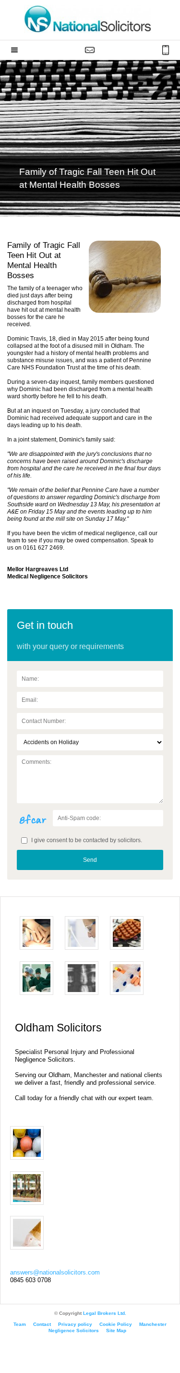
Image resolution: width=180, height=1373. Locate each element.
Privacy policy (75, 1324)
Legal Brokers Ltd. (104, 1313)
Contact (42, 1324)
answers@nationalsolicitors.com (55, 1272)
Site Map (116, 1330)
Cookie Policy (115, 1324)
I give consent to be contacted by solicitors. (86, 840)
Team (19, 1324)
